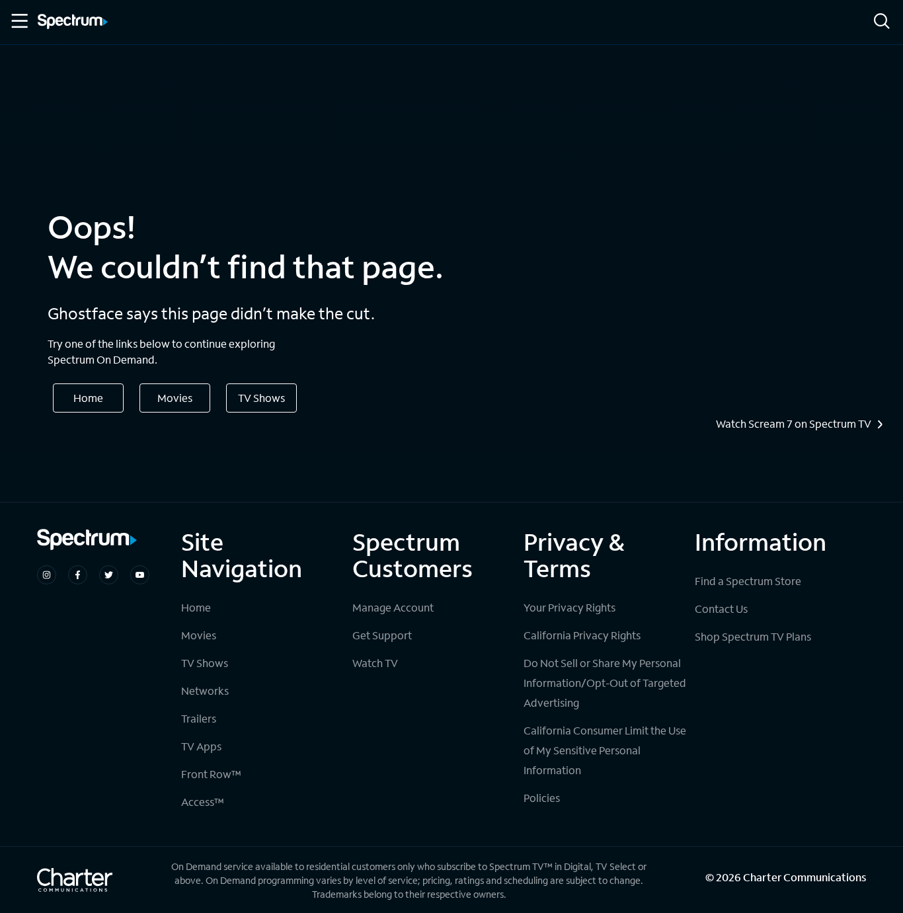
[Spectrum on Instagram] (46, 574)
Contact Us (721, 608)
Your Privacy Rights (569, 607)
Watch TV (375, 663)
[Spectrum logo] (72, 22)
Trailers (198, 718)
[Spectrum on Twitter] (108, 574)
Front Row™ (211, 774)
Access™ (202, 802)
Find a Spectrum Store (748, 581)
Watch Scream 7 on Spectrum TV (793, 424)
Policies (542, 798)
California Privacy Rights (582, 635)
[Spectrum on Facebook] (77, 574)
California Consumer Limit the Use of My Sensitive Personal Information (605, 750)
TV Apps (201, 746)
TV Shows (261, 398)
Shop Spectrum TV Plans (753, 636)
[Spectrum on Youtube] (139, 574)
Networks (205, 690)
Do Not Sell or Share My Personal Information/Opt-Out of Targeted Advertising (605, 682)
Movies (174, 398)
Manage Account (393, 607)
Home (88, 398)
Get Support (382, 635)
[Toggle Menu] (18, 21)
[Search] (882, 22)
